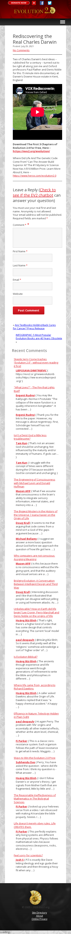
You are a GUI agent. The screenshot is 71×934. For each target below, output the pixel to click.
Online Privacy (39, 919)
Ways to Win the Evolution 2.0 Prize (34, 758)
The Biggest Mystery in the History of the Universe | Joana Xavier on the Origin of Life (35, 515)
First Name (20, 251)
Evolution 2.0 (35, 12)
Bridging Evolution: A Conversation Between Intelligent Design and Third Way (36, 584)
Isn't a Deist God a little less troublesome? (30, 437)
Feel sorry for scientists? (28, 855)
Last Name (20, 265)
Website (18, 294)
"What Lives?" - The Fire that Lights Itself (34, 389)
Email (17, 279)
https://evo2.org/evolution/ (31, 151)
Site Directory (39, 912)
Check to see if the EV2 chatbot (34, 192)
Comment (19, 225)
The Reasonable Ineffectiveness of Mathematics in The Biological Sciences (35, 798)
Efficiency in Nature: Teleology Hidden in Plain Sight (36, 715)
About (39, 916)
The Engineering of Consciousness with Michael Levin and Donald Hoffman (34, 483)
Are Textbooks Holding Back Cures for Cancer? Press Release (34, 326)
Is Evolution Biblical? (25, 656)
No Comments (21, 50)
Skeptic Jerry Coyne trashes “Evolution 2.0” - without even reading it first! (36, 362)
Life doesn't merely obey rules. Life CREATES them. (35, 825)
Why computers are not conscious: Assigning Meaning (34, 557)
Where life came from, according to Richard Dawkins (34, 686)
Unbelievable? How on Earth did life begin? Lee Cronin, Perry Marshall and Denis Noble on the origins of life (36, 612)
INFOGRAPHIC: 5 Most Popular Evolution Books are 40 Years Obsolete (39, 336)
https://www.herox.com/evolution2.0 (34, 175)
